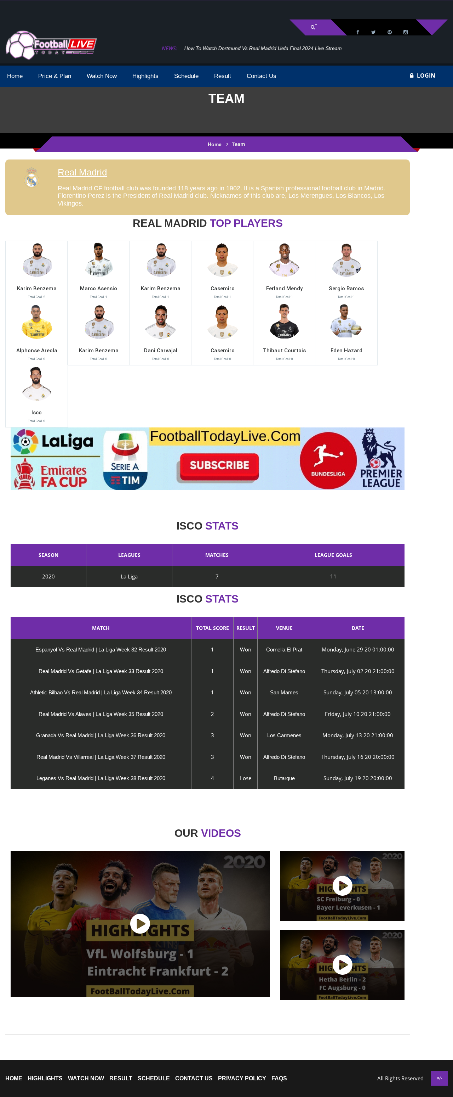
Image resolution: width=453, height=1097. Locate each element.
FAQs (279, 1078)
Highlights (45, 1078)
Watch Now (86, 1078)
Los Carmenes (284, 735)
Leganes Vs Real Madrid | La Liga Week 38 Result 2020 (100, 778)
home (13, 1078)
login (426, 75)
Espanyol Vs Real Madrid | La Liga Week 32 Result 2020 (100, 650)
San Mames (284, 692)
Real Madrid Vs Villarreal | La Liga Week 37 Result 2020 (100, 757)
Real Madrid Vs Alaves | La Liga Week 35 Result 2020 (101, 714)
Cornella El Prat (284, 650)
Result (120, 1078)
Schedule (154, 1078)
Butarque (284, 778)
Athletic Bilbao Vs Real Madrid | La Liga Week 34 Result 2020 (101, 692)
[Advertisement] (88, 9)
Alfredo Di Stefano (284, 671)
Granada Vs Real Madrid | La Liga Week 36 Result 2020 (100, 735)
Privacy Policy (242, 1078)
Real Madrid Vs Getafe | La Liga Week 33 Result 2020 (101, 671)
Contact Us (194, 1078)
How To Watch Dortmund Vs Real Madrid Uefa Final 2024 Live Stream (260, 48)
